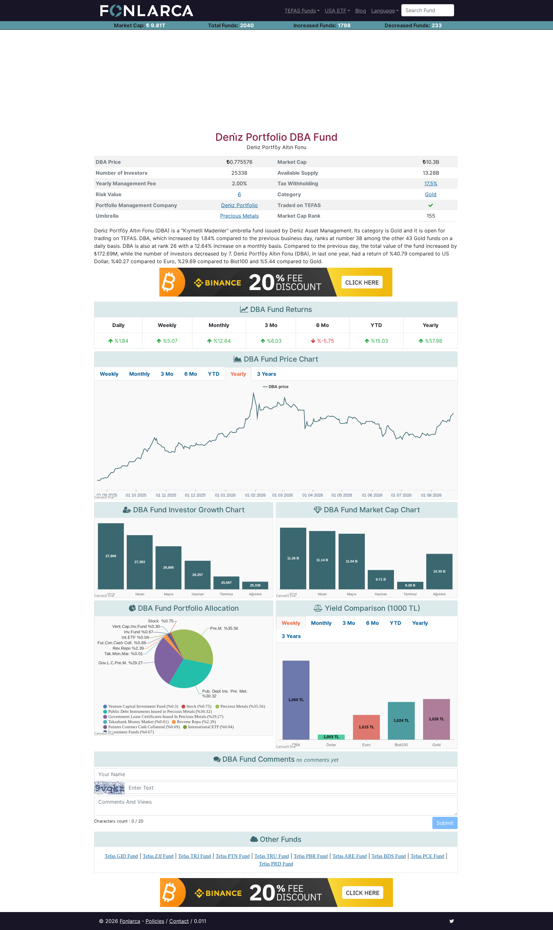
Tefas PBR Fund (311, 856)
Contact (179, 921)
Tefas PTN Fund (233, 856)
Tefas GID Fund (121, 856)
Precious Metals (239, 216)
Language (383, 10)
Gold (431, 194)
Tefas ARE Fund (350, 856)
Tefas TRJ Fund (194, 856)
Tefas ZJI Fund (158, 856)
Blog (360, 10)
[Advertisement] (276, 78)
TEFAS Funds (300, 10)
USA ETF (335, 10)
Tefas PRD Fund (276, 864)
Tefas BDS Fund (389, 856)
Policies (155, 921)
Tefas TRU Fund (271, 856)
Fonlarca (130, 921)
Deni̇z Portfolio (239, 205)
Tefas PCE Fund (427, 856)
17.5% (430, 183)
